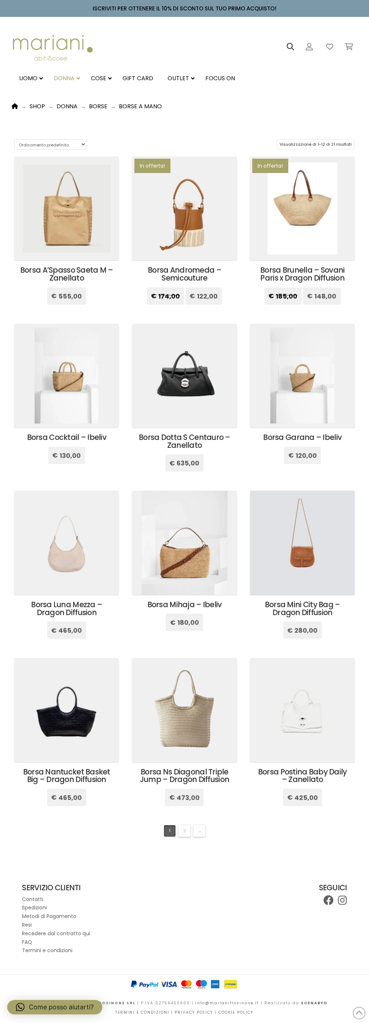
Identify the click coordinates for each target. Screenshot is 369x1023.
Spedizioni (34, 907)
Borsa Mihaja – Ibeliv (184, 604)
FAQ (27, 942)
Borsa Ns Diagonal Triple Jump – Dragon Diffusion (184, 776)
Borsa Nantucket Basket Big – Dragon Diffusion (66, 776)
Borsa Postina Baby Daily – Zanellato (302, 776)
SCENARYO (314, 1003)
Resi (27, 924)
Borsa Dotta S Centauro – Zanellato (184, 441)
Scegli (66, 248)
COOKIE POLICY (235, 1012)
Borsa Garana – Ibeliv (302, 437)
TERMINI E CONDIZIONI (142, 1012)
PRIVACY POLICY (195, 1012)
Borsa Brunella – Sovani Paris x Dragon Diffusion (302, 274)
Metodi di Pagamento (49, 916)
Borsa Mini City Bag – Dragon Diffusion (302, 608)
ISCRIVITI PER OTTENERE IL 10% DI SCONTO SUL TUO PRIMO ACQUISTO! (184, 8)
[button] (290, 46)
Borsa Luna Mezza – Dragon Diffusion (66, 608)
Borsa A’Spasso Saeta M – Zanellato (66, 274)
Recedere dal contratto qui (56, 933)
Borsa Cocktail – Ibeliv (66, 437)
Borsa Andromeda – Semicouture (184, 274)
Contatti (32, 899)
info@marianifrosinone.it (227, 1003)
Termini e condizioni (47, 950)
